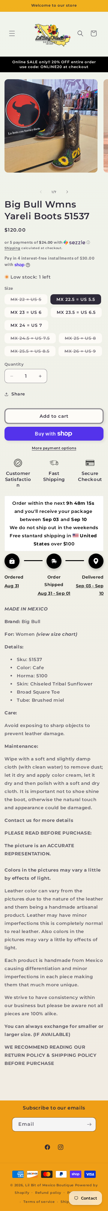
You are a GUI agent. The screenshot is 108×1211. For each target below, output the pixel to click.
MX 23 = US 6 (26, 312)
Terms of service (39, 1202)
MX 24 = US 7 (26, 325)
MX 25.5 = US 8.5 (33, 352)
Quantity (14, 364)
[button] (12, 33)
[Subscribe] (89, 1124)
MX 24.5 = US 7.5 (33, 339)
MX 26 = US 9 (83, 352)
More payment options (54, 448)
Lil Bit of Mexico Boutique (49, 1185)
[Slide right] (67, 191)
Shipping (12, 248)
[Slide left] (40, 191)
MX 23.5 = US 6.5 (76, 312)
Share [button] (18, 394)
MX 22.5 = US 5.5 (75, 299)
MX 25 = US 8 (83, 339)
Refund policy (48, 1193)
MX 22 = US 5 (28, 300)
